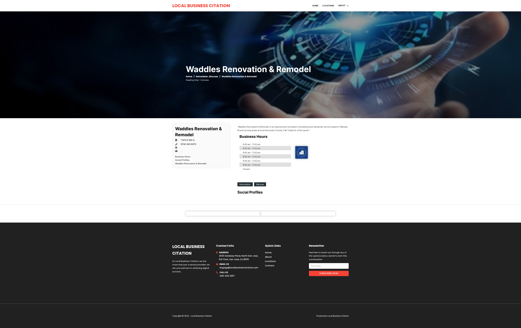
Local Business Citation (201, 6)
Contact (269, 265)
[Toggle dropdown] (348, 6)
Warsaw (213, 76)
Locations (328, 5)
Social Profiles (182, 160)
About (268, 256)
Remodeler (202, 76)
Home (315, 5)
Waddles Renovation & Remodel (190, 163)
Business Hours (182, 156)
